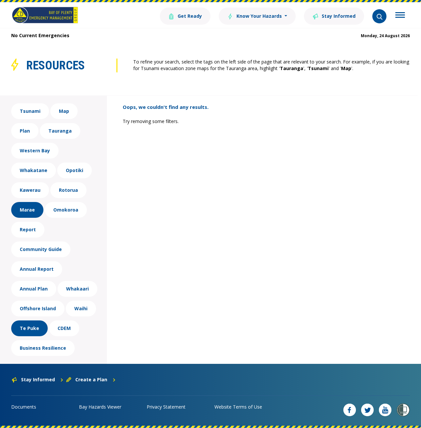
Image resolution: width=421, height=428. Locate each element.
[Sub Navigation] (400, 15)
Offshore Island (38, 308)
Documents (23, 407)
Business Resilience (43, 348)
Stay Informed (338, 16)
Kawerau (30, 190)
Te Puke (29, 328)
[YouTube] (385, 410)
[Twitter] (367, 410)
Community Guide (41, 249)
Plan (25, 131)
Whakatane (33, 170)
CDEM (64, 328)
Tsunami (30, 111)
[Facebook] (349, 410)
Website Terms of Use (238, 407)
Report (28, 229)
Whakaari (77, 289)
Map (64, 111)
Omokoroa (65, 210)
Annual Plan (34, 289)
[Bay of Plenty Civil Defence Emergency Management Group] (45, 15)
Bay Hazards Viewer (100, 407)
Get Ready (189, 16)
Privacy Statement (166, 407)
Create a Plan (91, 379)
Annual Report (37, 269)
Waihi (80, 308)
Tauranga (60, 131)
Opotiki (74, 170)
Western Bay (35, 150)
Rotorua (68, 190)
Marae (27, 210)
